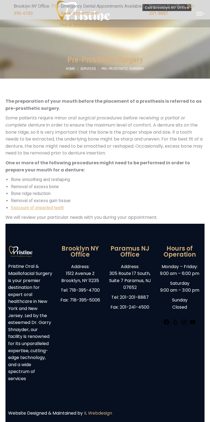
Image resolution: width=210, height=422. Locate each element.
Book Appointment (80, 13)
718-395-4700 (84, 290)
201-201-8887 (134, 297)
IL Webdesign (98, 413)
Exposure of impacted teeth (37, 207)
